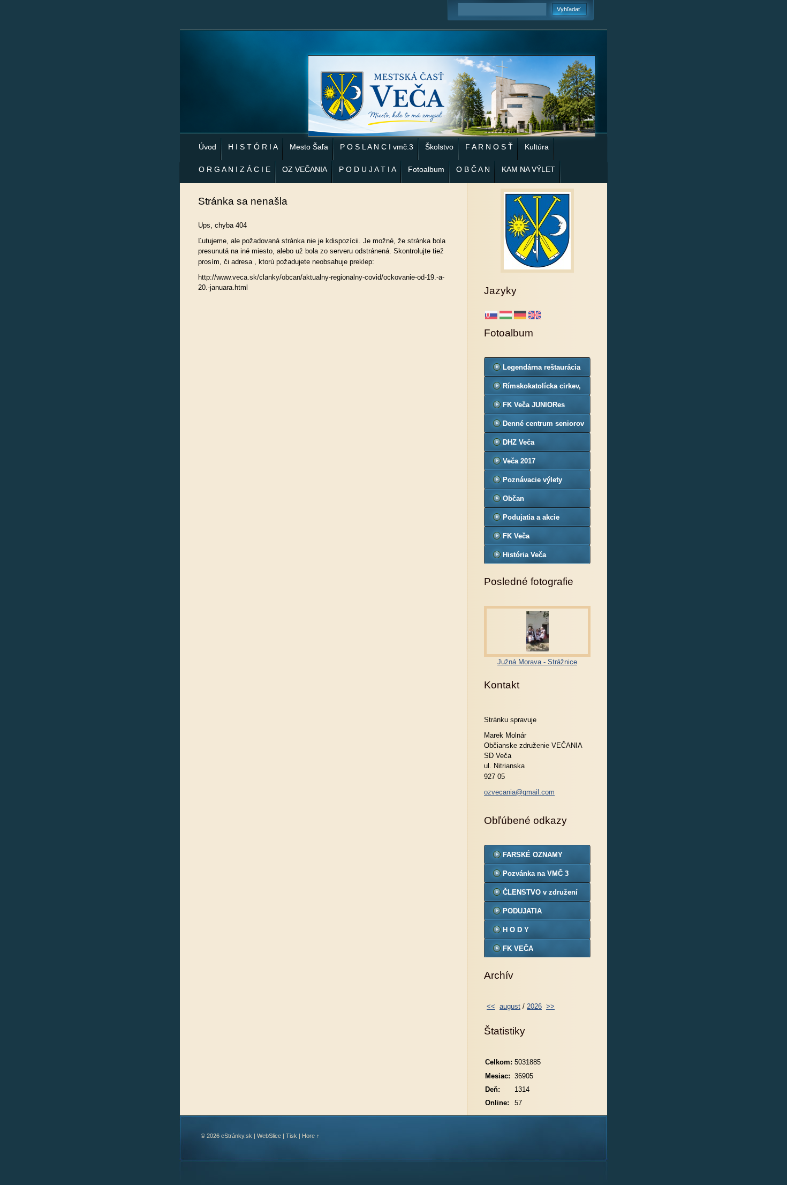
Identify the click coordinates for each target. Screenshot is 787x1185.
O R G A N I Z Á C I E (234, 169)
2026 (534, 1006)
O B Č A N (473, 169)
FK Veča (516, 536)
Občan (513, 498)
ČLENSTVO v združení (540, 892)
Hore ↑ (311, 1135)
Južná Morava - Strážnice (537, 662)
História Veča (524, 555)
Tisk (291, 1135)
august (510, 1006)
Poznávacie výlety (532, 480)
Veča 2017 (519, 461)
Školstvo (439, 146)
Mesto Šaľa (309, 146)
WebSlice (269, 1135)
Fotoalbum (426, 169)
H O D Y (516, 930)
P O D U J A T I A (367, 169)
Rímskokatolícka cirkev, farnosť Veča (542, 388)
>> (550, 1006)
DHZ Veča (518, 442)
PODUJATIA (522, 911)
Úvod (207, 146)
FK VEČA (518, 948)
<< (491, 1006)
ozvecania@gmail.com (519, 792)
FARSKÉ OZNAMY (533, 855)
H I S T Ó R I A (253, 146)
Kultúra (537, 146)
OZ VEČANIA (304, 169)
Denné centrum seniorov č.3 (543, 425)
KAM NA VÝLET (528, 169)
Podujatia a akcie (531, 517)
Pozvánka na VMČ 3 (536, 873)
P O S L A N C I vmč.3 (376, 146)
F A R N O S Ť (489, 146)
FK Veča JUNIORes (534, 405)
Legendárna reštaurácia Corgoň (541, 369)
